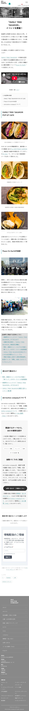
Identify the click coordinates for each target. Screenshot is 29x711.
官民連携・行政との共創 (9, 615)
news (4, 631)
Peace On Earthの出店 (10, 101)
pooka (17, 89)
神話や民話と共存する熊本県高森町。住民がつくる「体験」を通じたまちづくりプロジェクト (14, 359)
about (4, 607)
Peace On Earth (20, 65)
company (5, 635)
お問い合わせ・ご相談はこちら (15, 488)
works (4, 627)
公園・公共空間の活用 (9, 619)
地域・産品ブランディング (10, 623)
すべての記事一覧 (14, 453)
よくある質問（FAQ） (9, 646)
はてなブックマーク (7, 581)
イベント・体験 (8, 448)
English (5, 650)
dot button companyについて (12, 104)
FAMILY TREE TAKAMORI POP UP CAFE (15, 98)
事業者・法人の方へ (8, 638)
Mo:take (5, 154)
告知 (24, 448)
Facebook (8, 577)
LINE (15, 577)
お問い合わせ (6, 642)
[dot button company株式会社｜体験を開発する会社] (4, 3)
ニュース (17, 448)
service (5, 611)
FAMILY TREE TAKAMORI (9, 57)
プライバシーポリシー (15, 707)
